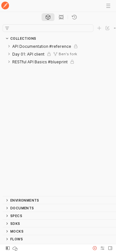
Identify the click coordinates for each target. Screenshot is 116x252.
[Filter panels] (7, 28)
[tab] (48, 17)
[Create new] (99, 28)
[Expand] (9, 46)
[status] (15, 248)
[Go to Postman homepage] (5, 6)
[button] (95, 248)
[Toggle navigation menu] (108, 6)
